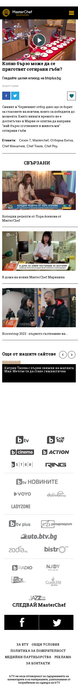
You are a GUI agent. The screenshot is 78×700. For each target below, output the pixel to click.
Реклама (62, 657)
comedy (55, 437)
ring (56, 462)
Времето (57, 494)
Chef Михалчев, (14, 146)
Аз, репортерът (57, 524)
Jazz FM (39, 598)
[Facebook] (6, 96)
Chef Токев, (35, 146)
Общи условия (45, 644)
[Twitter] (15, 96)
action (56, 450)
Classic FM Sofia (56, 581)
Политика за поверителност (38, 651)
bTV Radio (22, 567)
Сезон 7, (25, 140)
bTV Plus (22, 523)
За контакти (38, 663)
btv (22, 437)
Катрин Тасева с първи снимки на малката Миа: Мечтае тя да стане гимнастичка (39, 369)
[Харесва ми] (71, 96)
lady (22, 462)
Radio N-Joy (57, 567)
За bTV (22, 644)
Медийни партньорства (28, 657)
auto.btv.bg (39, 536)
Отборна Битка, (62, 140)
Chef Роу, (51, 146)
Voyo (22, 494)
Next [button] (71, 355)
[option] (39, 371)
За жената (22, 506)
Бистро (56, 549)
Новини (39, 482)
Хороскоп (22, 549)
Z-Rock (21, 580)
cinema (22, 450)
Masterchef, (40, 140)
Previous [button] (62, 355)
